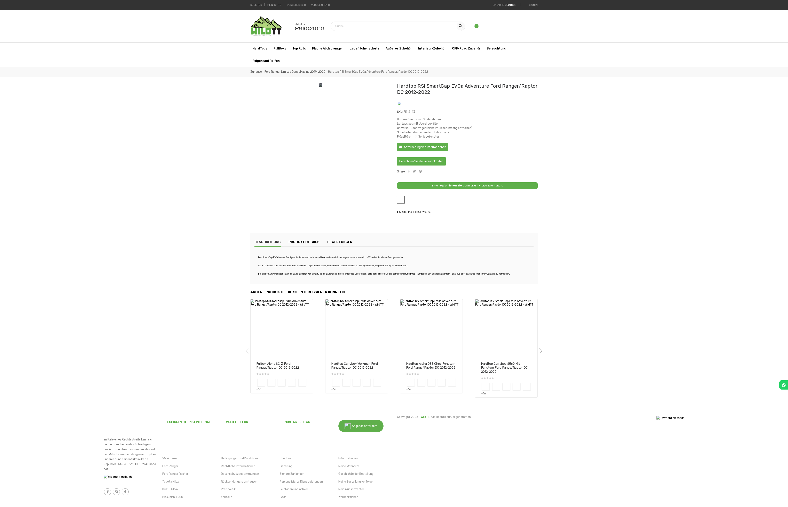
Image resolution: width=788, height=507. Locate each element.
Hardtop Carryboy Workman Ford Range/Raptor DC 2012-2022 (354, 366)
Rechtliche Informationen (238, 466)
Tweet (414, 172)
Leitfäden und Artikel (294, 489)
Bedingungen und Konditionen (240, 458)
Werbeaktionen (348, 497)
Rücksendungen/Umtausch (239, 481)
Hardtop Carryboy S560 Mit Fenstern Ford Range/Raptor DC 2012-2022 (504, 368)
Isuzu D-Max (170, 489)
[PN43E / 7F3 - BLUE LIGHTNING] (271, 382)
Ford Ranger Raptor (175, 474)
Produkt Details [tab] (304, 242)
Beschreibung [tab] (267, 242)
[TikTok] (125, 491)
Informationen (348, 458)
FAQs (283, 497)
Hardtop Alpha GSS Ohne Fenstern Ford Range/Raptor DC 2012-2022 (430, 366)
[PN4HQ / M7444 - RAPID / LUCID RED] (302, 382)
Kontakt (226, 497)
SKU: (400, 112)
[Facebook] (107, 491)
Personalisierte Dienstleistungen (301, 481)
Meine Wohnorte (349, 466)
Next (540, 351)
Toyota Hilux (170, 481)
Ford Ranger (170, 466)
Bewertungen (339, 242)
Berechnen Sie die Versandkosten (421, 161)
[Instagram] (116, 491)
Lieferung (286, 466)
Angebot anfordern (364, 426)
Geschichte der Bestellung (355, 474)
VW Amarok (169, 458)
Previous (248, 351)
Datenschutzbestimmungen (240, 474)
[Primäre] (261, 382)
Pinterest (420, 172)
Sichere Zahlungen (292, 474)
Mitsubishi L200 (172, 497)
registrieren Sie (450, 185)
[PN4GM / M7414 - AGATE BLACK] (292, 382)
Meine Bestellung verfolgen (356, 481)
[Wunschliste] (476, 27)
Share (409, 172)
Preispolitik (228, 489)
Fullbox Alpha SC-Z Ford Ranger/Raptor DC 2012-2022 (277, 366)
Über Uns (285, 458)
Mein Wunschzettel (351, 489)
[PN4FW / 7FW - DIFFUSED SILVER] (281, 382)
